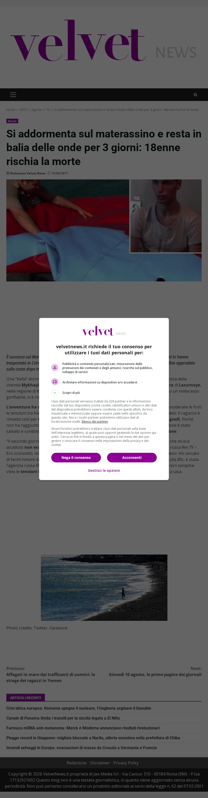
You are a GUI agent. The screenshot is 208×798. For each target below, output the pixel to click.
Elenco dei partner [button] (95, 421)
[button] (104, 392)
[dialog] (104, 399)
